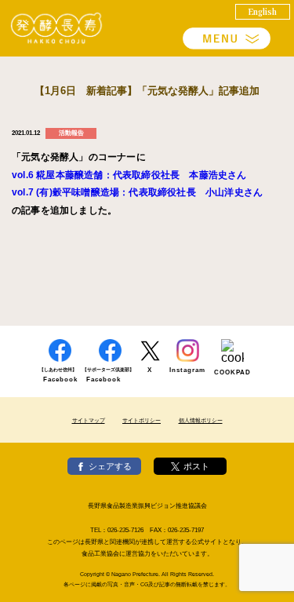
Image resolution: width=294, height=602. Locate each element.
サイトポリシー (141, 420)
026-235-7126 (125, 530)
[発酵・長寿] (57, 28)
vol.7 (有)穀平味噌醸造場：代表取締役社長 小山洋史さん (137, 192)
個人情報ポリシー (201, 420)
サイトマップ (88, 420)
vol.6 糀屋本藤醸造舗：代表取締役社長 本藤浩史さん (129, 175)
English (263, 11)
